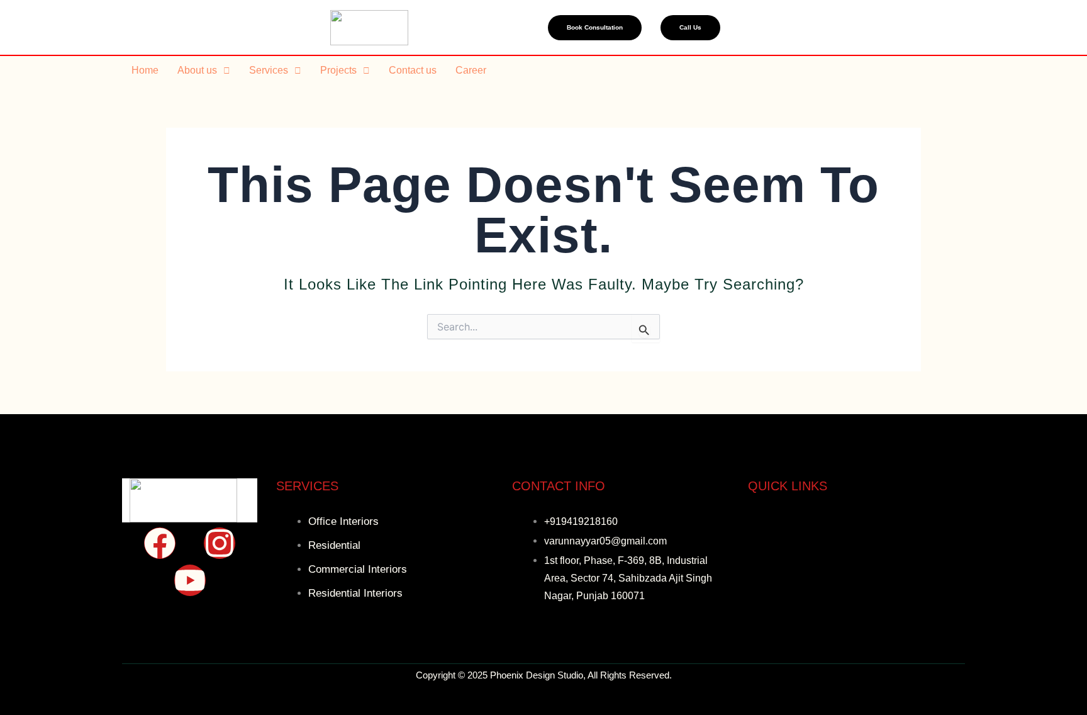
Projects (338, 70)
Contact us (413, 70)
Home (145, 70)
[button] (204, 70)
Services (268, 70)
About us (197, 70)
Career (470, 70)
